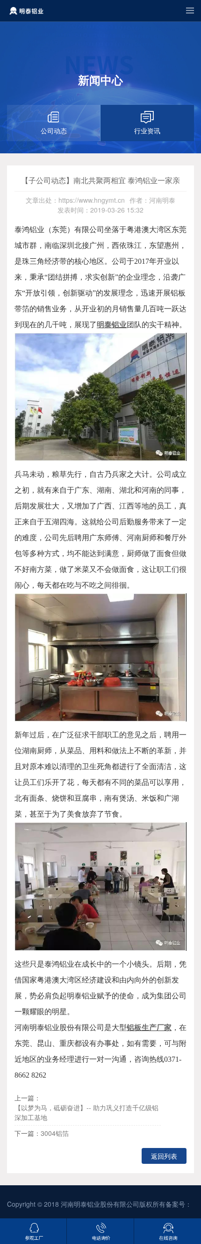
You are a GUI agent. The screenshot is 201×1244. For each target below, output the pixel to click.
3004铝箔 (55, 1133)
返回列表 (164, 1156)
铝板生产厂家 (149, 1027)
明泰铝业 (112, 325)
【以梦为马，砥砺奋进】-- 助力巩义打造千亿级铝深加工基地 (86, 1112)
